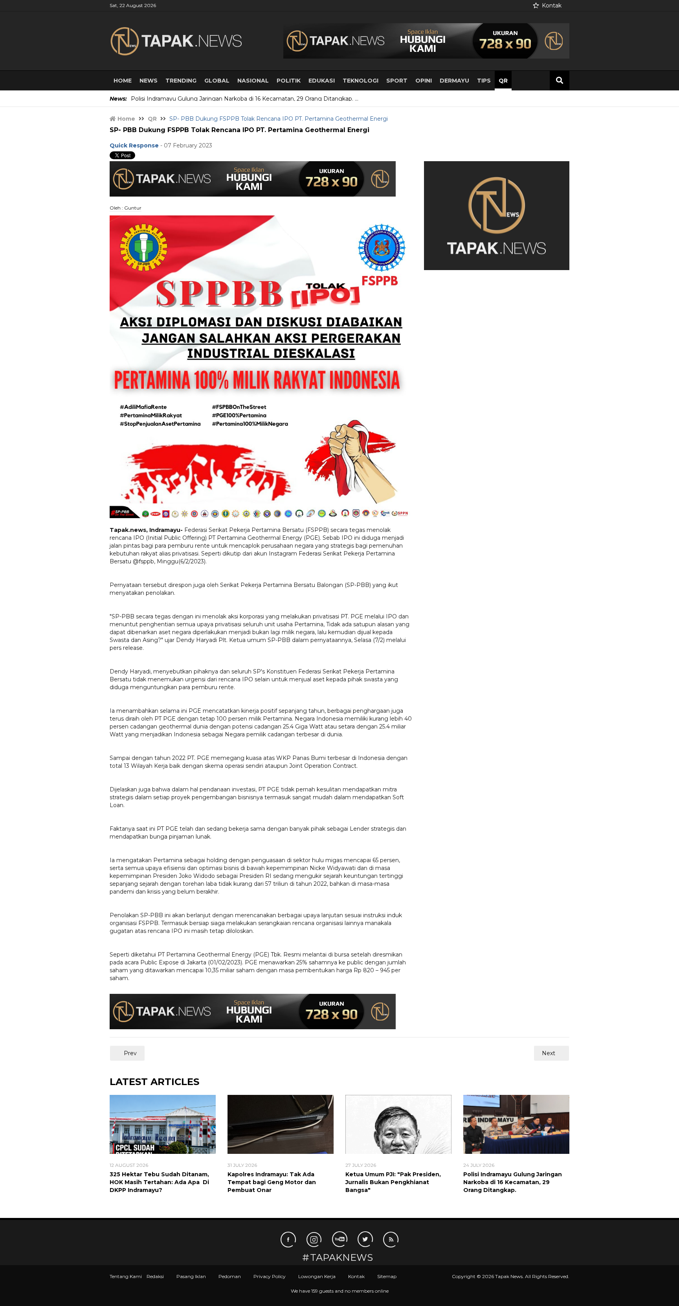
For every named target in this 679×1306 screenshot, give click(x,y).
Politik (289, 80)
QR (503, 80)
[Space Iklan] (426, 40)
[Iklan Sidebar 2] (496, 215)
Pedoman (229, 1276)
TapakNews (341, 1257)
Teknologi (360, 80)
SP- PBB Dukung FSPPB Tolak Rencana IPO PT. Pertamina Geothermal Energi (239, 130)
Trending (180, 80)
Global (216, 80)
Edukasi (321, 80)
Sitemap (386, 1276)
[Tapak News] (182, 41)
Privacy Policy (269, 1276)
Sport (396, 80)
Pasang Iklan (191, 1276)
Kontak (552, 5)
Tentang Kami (126, 1276)
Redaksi (155, 1276)
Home (123, 80)
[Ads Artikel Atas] (253, 178)
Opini (423, 80)
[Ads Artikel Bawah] (253, 1011)
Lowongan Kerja (317, 1276)
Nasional (253, 80)
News (148, 80)
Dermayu (454, 80)
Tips (484, 80)
